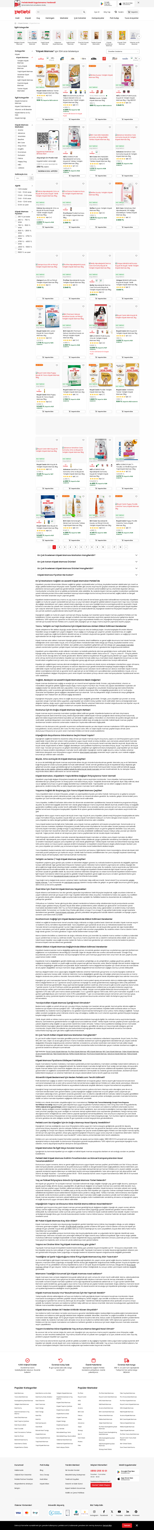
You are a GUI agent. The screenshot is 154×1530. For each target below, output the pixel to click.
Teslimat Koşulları (72, 1479)
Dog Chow (22, 146)
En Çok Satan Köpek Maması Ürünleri (57, 561)
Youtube (119, 1515)
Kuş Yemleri (60, 1429)
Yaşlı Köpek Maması (25, 71)
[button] (139, 36)
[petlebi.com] (15, 23)
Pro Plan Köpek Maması (77, 1051)
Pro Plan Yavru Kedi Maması (129, 1434)
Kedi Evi (38, 1419)
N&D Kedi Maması (105, 1404)
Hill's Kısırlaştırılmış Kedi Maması (107, 1439)
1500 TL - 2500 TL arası (24, 232)
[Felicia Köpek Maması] (113, 58)
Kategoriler (20, 51)
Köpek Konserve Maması (21, 102)
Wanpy (80, 1430)
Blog (41, 1470)
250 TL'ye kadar (24, 217)
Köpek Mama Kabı (63, 1414)
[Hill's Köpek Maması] (50, 58)
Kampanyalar (98, 18)
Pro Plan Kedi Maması (106, 1393)
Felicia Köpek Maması (127, 1423)
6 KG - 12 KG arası (25, 201)
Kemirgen (50, 18)
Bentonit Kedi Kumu (21, 1440)
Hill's (19, 165)
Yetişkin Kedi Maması (22, 1404)
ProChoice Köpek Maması (97, 1054)
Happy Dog (22, 161)
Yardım (121, 12)
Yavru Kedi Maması (21, 1397)
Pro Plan (80, 1393)
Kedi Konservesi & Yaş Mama (22, 1413)
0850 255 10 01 (99, 1470)
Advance (21, 133)
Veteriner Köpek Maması (65, 1444)
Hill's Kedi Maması (105, 1401)
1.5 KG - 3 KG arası (25, 195)
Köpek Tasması (62, 1417)
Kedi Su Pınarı (19, 1436)
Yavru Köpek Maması (22, 67)
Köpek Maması (41, 1434)
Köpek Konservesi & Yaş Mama (64, 1398)
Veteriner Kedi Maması (64, 1440)
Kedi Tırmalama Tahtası (23, 1432)
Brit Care (21, 143)
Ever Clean (81, 1438)
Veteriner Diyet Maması (23, 76)
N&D (79, 1404)
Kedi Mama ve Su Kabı (43, 1393)
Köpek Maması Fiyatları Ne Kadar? (55, 574)
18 (120, 547)
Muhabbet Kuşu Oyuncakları (66, 1436)
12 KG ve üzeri (23, 205)
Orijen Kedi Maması (105, 1423)
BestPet (21, 139)
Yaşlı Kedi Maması (42, 1442)
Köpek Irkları (44, 1484)
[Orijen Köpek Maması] (103, 58)
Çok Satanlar (80, 18)
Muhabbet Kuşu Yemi (64, 1432)
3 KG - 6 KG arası (24, 198)
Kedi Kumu (18, 1408)
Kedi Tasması (40, 1404)
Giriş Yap (107, 12)
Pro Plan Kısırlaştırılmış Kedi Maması (108, 1428)
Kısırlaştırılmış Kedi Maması (24, 1401)
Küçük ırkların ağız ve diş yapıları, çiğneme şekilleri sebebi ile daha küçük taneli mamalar (85, 768)
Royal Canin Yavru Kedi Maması (128, 1439)
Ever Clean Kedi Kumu (127, 1447)
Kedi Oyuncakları (20, 1425)
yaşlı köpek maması (72, 882)
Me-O (80, 1434)
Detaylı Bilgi (107, 1525)
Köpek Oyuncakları (63, 1410)
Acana (20, 130)
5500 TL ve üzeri (24, 252)
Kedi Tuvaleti (19, 1429)
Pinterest (135, 1515)
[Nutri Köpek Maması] (134, 58)
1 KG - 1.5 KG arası (24, 192)
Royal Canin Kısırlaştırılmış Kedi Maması (108, 1433)
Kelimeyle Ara (21, 174)
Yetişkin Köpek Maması (23, 62)
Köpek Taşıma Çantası (64, 1406)
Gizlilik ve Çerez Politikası (74, 1493)
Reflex (80, 1419)
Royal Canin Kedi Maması (108, 1397)
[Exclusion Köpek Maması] (124, 58)
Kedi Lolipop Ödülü (63, 1447)
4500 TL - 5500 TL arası (25, 248)
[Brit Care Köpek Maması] (82, 58)
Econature (22, 152)
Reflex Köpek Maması (77, 1054)
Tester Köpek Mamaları (22, 89)
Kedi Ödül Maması (21, 1417)
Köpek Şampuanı (62, 1425)
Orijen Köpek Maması (130, 1051)
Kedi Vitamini (40, 1401)
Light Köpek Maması (25, 80)
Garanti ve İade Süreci (74, 1484)
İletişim (17, 1488)
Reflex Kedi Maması (105, 1419)
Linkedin (127, 1515)
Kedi (17, 18)
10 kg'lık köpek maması (74, 1226)
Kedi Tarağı (39, 1412)
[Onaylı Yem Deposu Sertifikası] (67, 1512)
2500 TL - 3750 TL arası (25, 237)
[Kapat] (138, 3)
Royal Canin (82, 1397)
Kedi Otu (38, 1415)
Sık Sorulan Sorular (72, 1470)
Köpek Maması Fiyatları (21, 212)
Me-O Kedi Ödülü (126, 1444)
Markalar (64, 18)
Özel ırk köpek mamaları (64, 912)
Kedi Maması (19, 1393)
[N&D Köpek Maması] (61, 58)
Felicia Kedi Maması (106, 1415)
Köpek (28, 18)
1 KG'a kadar (22, 189)
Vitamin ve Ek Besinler (23, 109)
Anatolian (21, 136)
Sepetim (134, 12)
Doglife (21, 149)
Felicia (20, 158)
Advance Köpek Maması (116, 1054)
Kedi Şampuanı (41, 1423)
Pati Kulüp (114, 18)
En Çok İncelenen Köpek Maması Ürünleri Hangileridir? (65, 568)
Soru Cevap (44, 1475)
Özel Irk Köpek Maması (22, 84)
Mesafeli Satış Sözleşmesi (75, 1475)
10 (103, 547)
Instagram (94, 1515)
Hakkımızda (19, 1470)
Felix (79, 1445)
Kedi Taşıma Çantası (22, 1421)
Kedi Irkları (44, 1479)
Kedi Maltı (39, 1427)
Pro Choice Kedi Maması (128, 1397)
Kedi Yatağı (39, 1408)
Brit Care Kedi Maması (106, 1412)
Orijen (80, 1427)
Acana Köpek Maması (44, 1054)
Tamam (127, 1525)
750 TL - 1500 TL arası (24, 226)
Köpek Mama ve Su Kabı (22, 114)
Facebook (104, 1515)
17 (114, 547)
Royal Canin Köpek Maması (56, 1051)
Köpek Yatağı (61, 1421)
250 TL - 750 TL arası (24, 221)
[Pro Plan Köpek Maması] (71, 58)
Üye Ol (96, 12)
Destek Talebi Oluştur (101, 1485)
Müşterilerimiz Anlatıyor (24, 1484)
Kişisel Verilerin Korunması (75, 1488)
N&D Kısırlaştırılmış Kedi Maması (107, 1445)
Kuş (38, 18)
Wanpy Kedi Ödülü (105, 1449)
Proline (80, 1442)
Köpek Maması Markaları (21, 126)
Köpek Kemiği (20, 118)
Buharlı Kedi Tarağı (42, 1430)
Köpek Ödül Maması (23, 106)
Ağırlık (17, 186)
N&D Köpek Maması (61, 1054)
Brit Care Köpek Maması (112, 1051)
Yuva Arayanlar (132, 18)
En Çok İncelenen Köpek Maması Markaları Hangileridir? (66, 555)
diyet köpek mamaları (88, 752)
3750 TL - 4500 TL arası (25, 242)
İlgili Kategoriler (22, 97)
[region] (24, 161)
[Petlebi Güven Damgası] (55, 1512)
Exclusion (21, 155)
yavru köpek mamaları (125, 645)
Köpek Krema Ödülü (21, 1447)
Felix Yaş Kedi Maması (127, 1393)
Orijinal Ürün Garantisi (23, 1475)
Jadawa (21, 168)
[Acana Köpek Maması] (92, 58)
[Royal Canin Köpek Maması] (40, 58)
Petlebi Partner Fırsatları (24, 1479)
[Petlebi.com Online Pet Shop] (22, 12)
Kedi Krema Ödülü (21, 1444)
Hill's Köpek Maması (94, 1051)
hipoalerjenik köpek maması (65, 876)
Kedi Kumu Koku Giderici (44, 1397)
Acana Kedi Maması (106, 1408)
